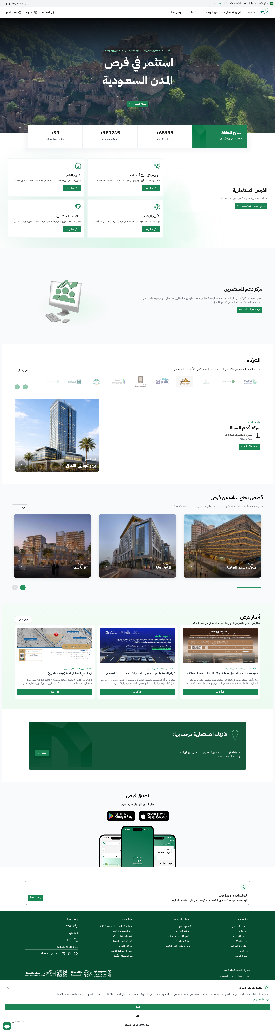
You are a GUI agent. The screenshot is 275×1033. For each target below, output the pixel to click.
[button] (23, 587)
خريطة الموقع (242, 941)
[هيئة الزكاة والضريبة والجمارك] (52, 383)
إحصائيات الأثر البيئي (238, 946)
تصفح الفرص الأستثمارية (253, 206)
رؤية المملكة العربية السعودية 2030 (116, 926)
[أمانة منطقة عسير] (140, 383)
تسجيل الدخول (11, 12)
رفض (137, 1016)
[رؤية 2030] (58, 973)
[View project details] (21, 464)
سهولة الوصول (241, 956)
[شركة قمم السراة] (184, 383)
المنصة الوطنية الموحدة (123, 936)
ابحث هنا (45, 12)
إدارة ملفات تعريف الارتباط (137, 1025)
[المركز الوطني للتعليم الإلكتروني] (118, 383)
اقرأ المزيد (220, 692)
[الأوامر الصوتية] (69, 953)
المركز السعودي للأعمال (123, 956)
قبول (137, 1007)
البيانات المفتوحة (125, 946)
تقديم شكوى (185, 926)
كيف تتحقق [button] (221, 3)
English (29, 12)
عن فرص (243, 951)
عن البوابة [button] (212, 12)
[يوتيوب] (69, 939)
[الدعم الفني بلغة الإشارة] (64, 953)
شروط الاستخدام (243, 976)
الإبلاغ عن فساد (183, 941)
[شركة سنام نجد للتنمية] (96, 383)
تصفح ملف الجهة (249, 446)
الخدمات (193, 12)
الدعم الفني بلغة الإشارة (179, 936)
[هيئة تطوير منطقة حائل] (206, 383)
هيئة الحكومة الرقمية (123, 931)
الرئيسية (252, 12)
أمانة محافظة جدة (243, 427)
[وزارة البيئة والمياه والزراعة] (228, 383)
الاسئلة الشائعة (183, 931)
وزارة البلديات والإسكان (122, 941)
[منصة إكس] (75, 939)
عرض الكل (20, 508)
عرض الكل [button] (22, 370)
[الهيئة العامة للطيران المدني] (250, 383)
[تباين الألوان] (76, 953)
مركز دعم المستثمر (252, 310)
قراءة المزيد (151, 188)
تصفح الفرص (140, 104)
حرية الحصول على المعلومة (178, 946)
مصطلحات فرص (239, 926)
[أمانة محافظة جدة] (162, 383)
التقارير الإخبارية (240, 936)
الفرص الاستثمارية (233, 12)
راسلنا (44, 753)
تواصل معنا (176, 12)
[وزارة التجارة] (74, 383)
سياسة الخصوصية (226, 976)
